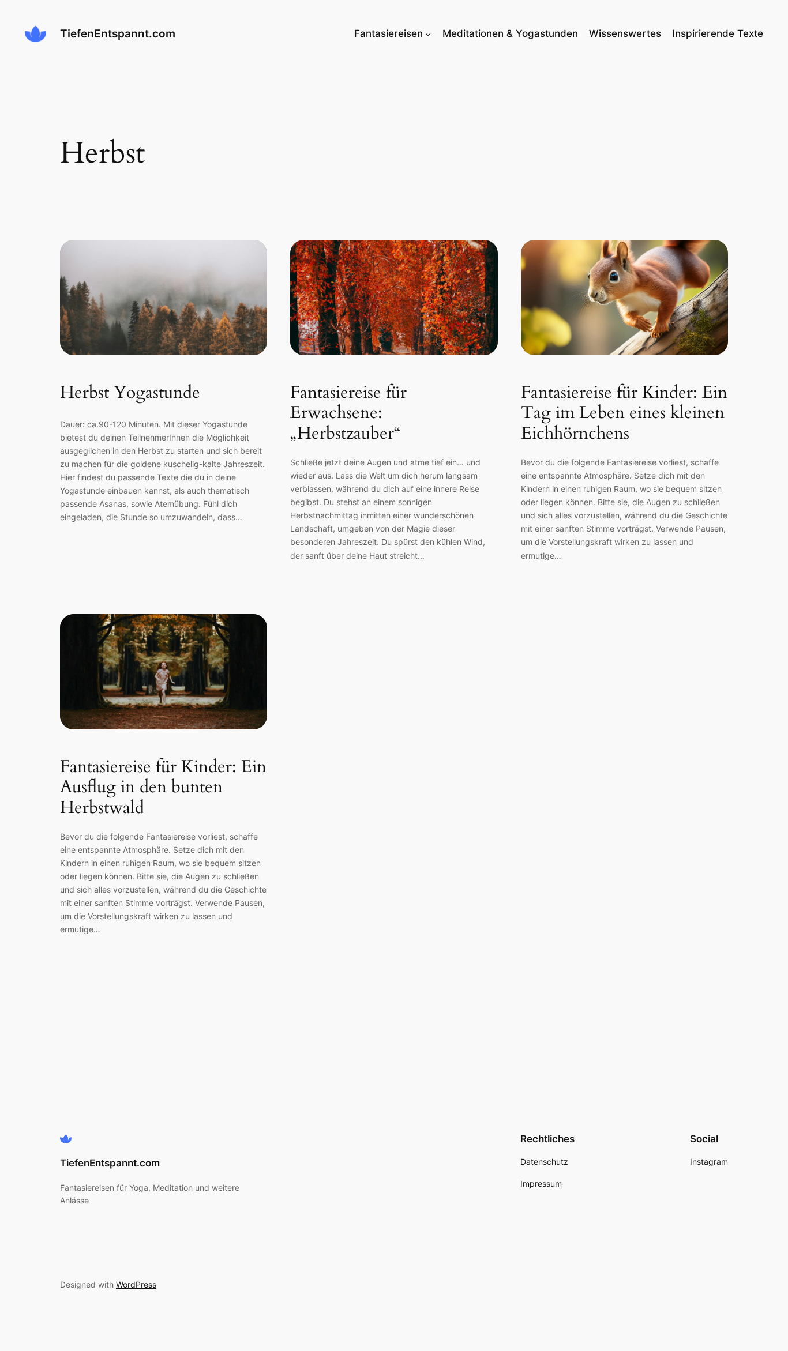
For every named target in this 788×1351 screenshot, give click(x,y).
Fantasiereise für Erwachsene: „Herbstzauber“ (348, 414)
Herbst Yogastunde (130, 393)
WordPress (136, 1284)
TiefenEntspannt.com (117, 33)
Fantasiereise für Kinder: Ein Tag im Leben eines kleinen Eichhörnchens (624, 414)
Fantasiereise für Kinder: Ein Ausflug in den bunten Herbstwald (163, 788)
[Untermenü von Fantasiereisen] (428, 33)
